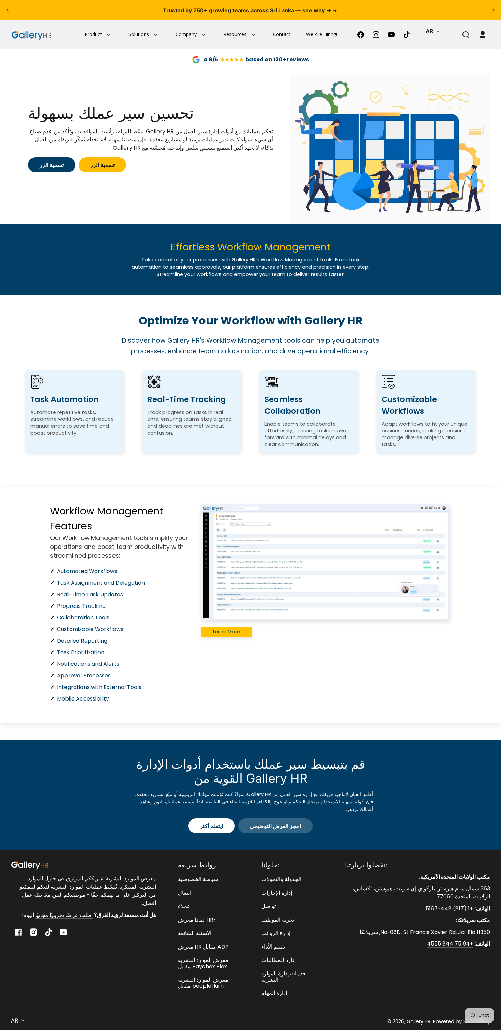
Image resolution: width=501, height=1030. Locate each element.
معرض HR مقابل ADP (203, 947)
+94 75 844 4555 (450, 944)
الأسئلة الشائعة (194, 933)
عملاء (184, 906)
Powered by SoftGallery (461, 1021)
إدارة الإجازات (276, 893)
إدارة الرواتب (275, 933)
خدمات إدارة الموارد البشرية (283, 977)
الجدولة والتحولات (281, 879)
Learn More (226, 631)
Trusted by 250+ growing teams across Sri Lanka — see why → (248, 10)
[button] (465, 34)
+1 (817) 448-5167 (449, 908)
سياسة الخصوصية (198, 879)
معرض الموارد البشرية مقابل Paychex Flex (203, 963)
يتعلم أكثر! (211, 826)
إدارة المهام (274, 993)
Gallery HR (418, 1021)
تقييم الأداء (273, 947)
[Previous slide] (7, 10)
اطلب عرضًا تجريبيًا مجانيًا (64, 915)
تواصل (268, 906)
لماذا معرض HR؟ (197, 920)
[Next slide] (493, 10)
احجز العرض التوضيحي (275, 826)
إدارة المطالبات (278, 960)
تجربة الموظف (277, 920)
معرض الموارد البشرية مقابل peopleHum (203, 983)
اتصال (184, 893)
